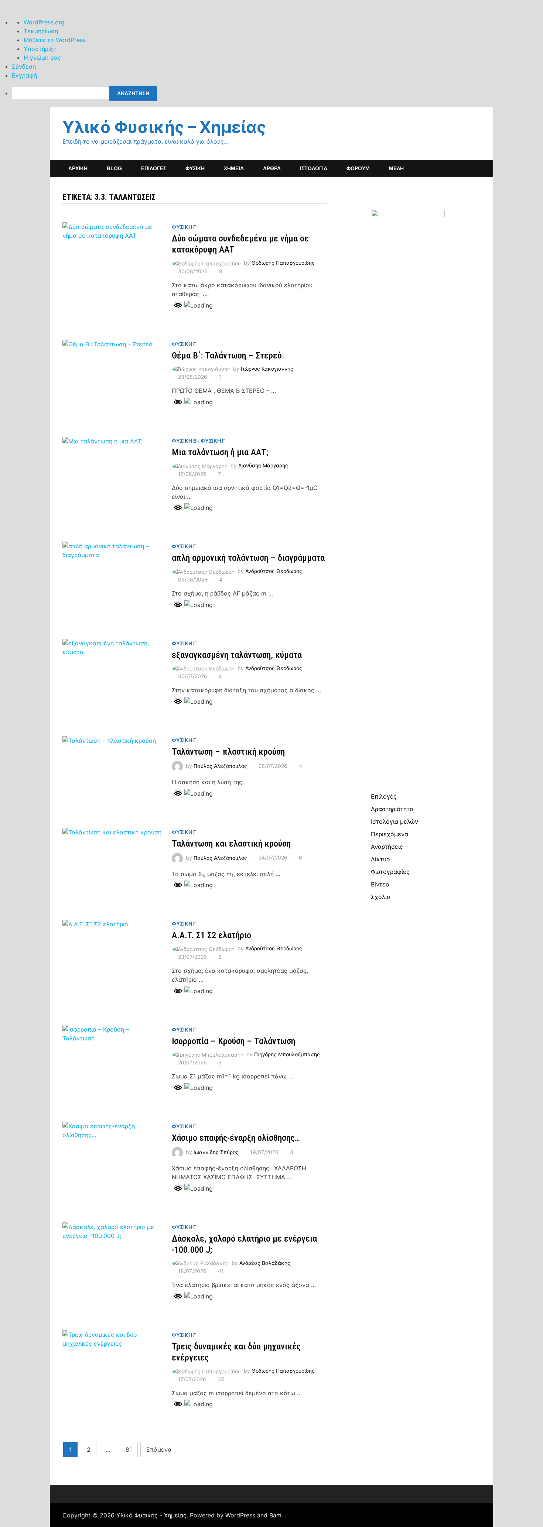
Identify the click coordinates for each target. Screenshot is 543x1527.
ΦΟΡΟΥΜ (358, 168)
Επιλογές (384, 796)
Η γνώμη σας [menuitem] (42, 57)
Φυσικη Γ (184, 227)
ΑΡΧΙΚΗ (78, 168)
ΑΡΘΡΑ (272, 168)
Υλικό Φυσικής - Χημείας (151, 1515)
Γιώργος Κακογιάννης (267, 369)
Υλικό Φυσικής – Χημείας (164, 127)
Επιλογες (153, 168)
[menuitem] (277, 93)
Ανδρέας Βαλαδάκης (264, 1263)
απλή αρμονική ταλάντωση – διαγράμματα (248, 558)
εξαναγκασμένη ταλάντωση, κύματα (237, 655)
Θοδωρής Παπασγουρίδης (283, 263)
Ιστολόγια (313, 168)
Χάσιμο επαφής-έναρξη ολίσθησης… (236, 1138)
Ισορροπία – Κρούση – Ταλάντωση (233, 1041)
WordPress (240, 1515)
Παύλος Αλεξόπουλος (220, 766)
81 (129, 1449)
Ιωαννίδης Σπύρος (216, 1152)
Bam (275, 1515)
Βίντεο (380, 884)
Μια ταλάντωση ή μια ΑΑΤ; (220, 452)
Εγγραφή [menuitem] (24, 75)
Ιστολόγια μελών (394, 821)
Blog (114, 168)
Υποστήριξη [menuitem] (40, 48)
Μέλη (396, 168)
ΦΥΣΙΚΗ (195, 168)
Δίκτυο (380, 859)
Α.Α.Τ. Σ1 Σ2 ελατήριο (211, 935)
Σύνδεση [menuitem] (24, 66)
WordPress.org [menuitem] (44, 22)
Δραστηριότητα (392, 809)
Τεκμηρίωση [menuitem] (41, 31)
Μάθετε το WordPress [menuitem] (55, 40)
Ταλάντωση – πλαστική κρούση (228, 752)
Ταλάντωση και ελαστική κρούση (231, 843)
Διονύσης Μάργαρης (263, 465)
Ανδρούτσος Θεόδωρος (273, 571)
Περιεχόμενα (389, 834)
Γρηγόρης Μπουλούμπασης (287, 1054)
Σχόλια (380, 896)
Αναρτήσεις (387, 846)
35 (221, 1379)
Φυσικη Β (184, 440)
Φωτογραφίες (390, 871)
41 (221, 1271)
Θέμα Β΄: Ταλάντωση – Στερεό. (228, 355)
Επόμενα (158, 1449)
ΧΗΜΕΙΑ (234, 168)
